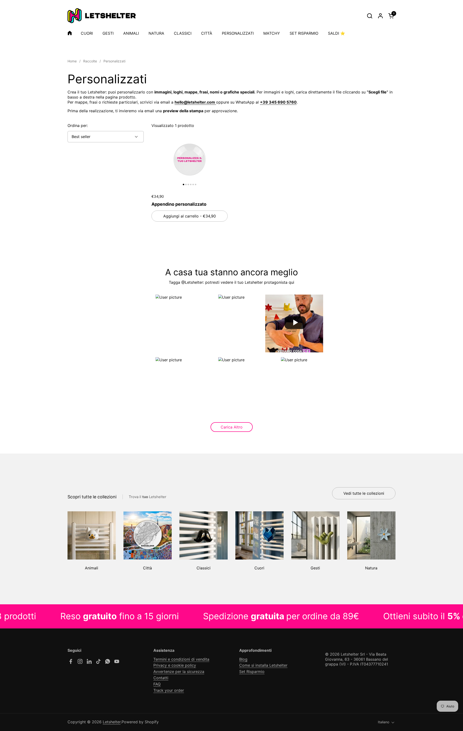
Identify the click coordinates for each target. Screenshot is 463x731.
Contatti (160, 677)
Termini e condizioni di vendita (181, 659)
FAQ (157, 684)
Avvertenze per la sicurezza (178, 671)
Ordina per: (78, 125)
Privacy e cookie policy (174, 665)
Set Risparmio (252, 671)
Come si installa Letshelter (263, 665)
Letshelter (112, 721)
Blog (243, 659)
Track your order (168, 690)
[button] (370, 16)
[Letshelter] (102, 15)
